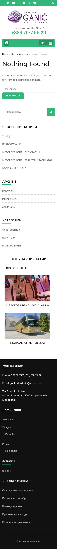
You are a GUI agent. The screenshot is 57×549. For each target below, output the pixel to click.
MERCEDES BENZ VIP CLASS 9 (21, 152)
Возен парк (8, 237)
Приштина (11, 451)
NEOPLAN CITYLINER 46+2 (27, 342)
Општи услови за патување (17, 490)
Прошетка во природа (14, 514)
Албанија (7, 419)
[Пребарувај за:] (28, 89)
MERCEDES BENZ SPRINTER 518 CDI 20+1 (27, 160)
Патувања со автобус (14, 498)
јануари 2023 (9, 199)
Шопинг (6, 470)
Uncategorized (11, 229)
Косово (6, 444)
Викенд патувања (12, 506)
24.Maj (6, 136)
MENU (43, 43)
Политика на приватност (16, 522)
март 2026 (8, 191)
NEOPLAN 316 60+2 (14, 168)
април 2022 (8, 207)
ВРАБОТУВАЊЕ (11, 144)
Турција (6, 427)
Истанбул (10, 434)
